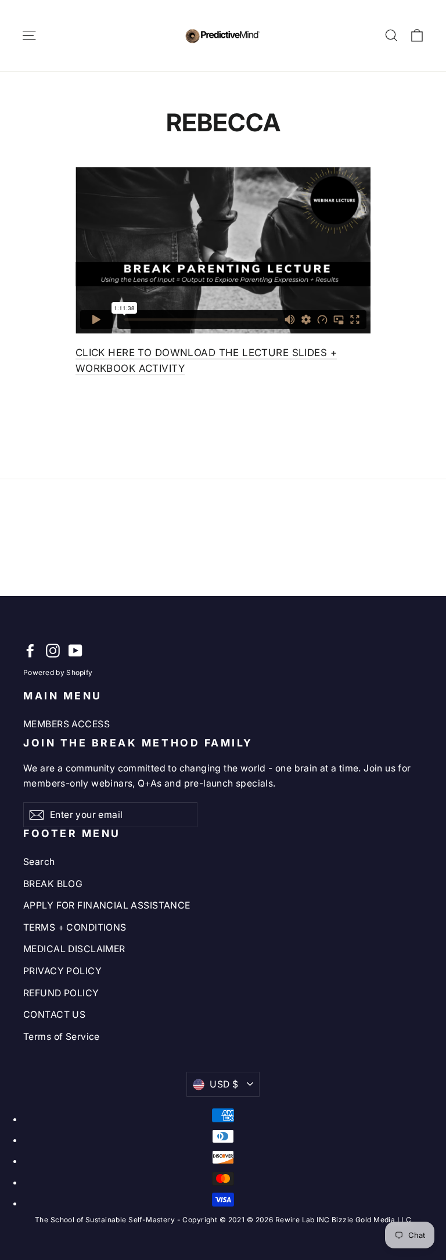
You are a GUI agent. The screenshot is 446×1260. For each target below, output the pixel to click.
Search (39, 861)
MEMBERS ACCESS (66, 724)
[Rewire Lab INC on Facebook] (30, 650)
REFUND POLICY (61, 993)
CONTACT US (54, 1014)
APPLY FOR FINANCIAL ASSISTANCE (106, 905)
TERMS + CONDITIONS (75, 927)
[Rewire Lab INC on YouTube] (75, 650)
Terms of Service (61, 1036)
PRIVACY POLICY (62, 971)
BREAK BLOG (52, 883)
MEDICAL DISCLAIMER (74, 948)
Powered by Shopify (57, 672)
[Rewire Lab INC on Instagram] (53, 650)
